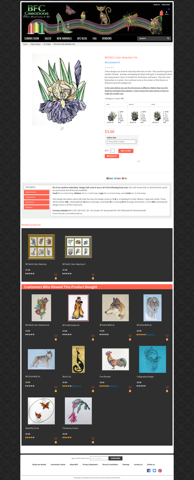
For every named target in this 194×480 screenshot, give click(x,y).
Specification (31, 192)
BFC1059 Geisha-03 (71, 325)
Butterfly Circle (32, 428)
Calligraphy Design (145, 377)
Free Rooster (105, 377)
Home (25, 44)
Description (30, 187)
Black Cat (67, 377)
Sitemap (125, 464)
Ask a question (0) (112, 62)
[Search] (168, 38)
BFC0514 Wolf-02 (32, 377)
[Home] (40, 11)
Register (166, 5)
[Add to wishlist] (56, 274)
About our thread (39, 464)
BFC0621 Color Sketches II (74, 264)
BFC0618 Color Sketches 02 (37, 325)
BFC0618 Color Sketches (36, 264)
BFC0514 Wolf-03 (144, 325)
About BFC (74, 464)
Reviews (29, 207)
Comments (30, 197)
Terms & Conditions (110, 464)
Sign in (157, 5)
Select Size (111, 138)
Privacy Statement (90, 464)
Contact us (138, 464)
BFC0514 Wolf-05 (107, 325)
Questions (30, 202)
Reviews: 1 (150, 334)
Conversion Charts (58, 464)
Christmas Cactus (70, 428)
